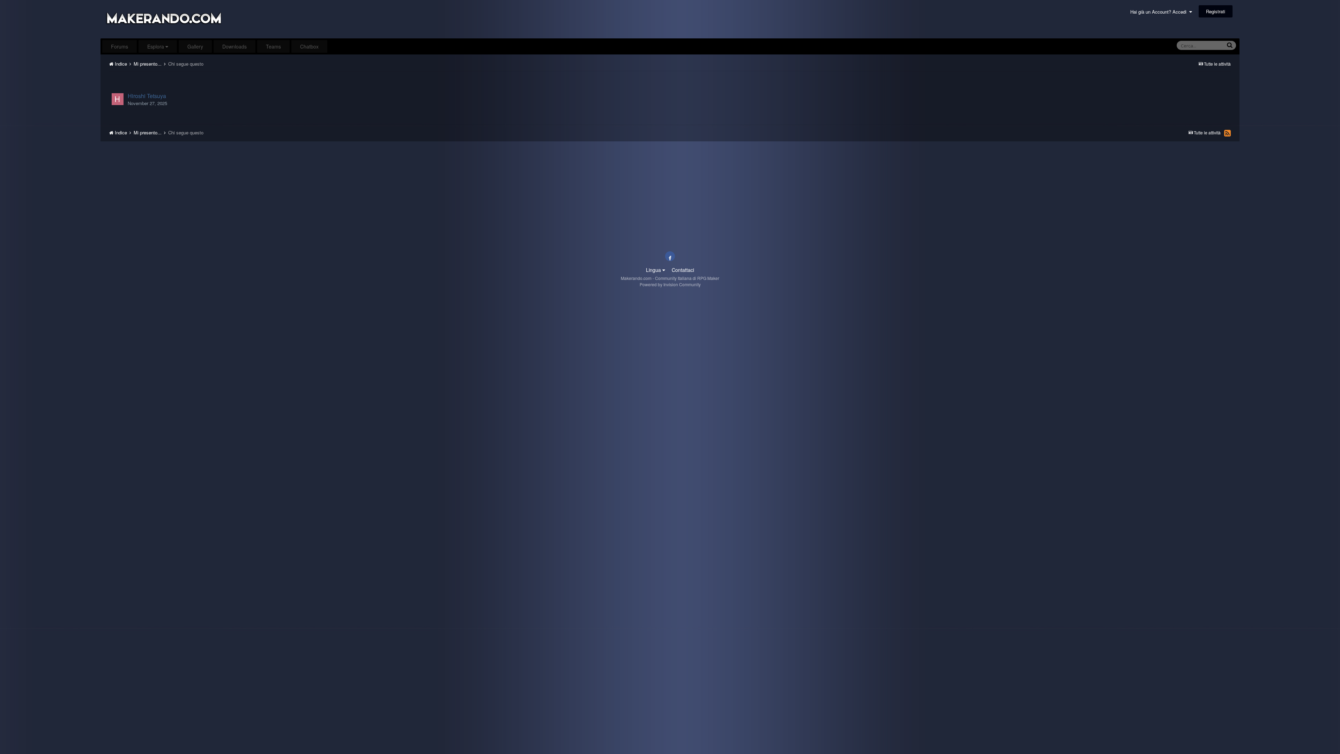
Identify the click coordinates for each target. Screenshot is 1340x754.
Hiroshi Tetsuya (147, 96)
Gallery (195, 46)
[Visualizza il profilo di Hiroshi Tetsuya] (118, 99)
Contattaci (683, 269)
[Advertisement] (670, 79)
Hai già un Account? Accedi (1159, 11)
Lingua (654, 269)
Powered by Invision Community (670, 284)
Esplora (156, 46)
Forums (119, 46)
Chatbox (309, 46)
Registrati (1215, 11)
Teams (273, 46)
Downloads (234, 46)
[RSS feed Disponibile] (1227, 133)
